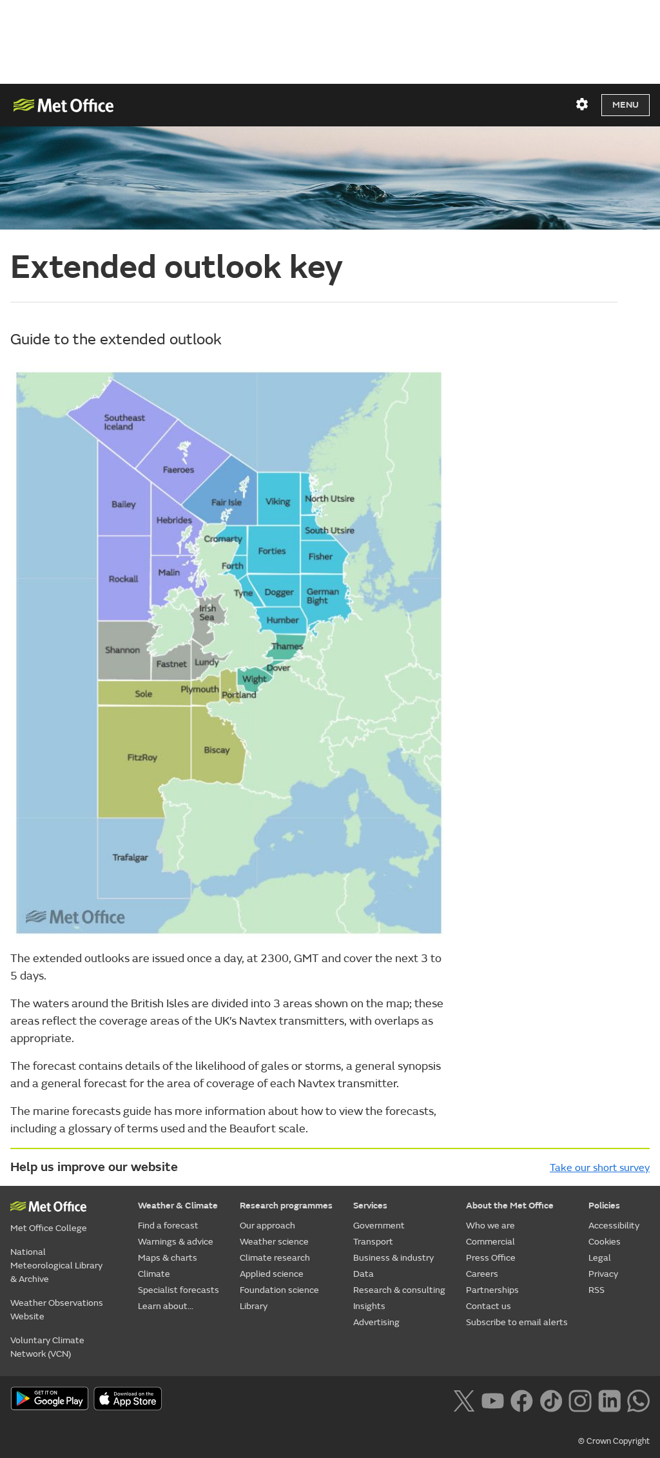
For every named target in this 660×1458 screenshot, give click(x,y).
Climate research (275, 1257)
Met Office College (48, 1228)
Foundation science (279, 1290)
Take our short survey (600, 1167)
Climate (154, 1273)
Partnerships (492, 1290)
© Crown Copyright (614, 1441)
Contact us (488, 1306)
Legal (599, 1257)
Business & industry (393, 1257)
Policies (604, 1205)
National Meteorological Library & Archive (56, 1265)
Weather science (274, 1241)
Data (363, 1273)
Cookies (604, 1241)
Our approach (267, 1225)
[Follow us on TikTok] (550, 1400)
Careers (482, 1273)
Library (253, 1306)
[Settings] (582, 104)
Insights (369, 1306)
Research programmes (286, 1205)
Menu (625, 104)
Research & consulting (399, 1290)
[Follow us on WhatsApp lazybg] (638, 1400)
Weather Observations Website (56, 1309)
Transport (373, 1241)
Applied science (272, 1273)
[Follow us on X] (463, 1400)
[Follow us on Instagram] (579, 1400)
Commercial (490, 1241)
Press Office (491, 1257)
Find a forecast (168, 1225)
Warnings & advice (175, 1241)
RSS (596, 1290)
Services (370, 1205)
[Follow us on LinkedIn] (609, 1400)
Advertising (376, 1322)
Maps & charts (167, 1257)
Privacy (603, 1273)
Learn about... (165, 1306)
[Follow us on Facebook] (521, 1400)
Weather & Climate (178, 1205)
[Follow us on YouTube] (492, 1400)
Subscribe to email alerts (517, 1322)
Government (379, 1225)
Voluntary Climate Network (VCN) (47, 1347)
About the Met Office (510, 1205)
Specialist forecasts (178, 1290)
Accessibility (613, 1225)
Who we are (490, 1225)
